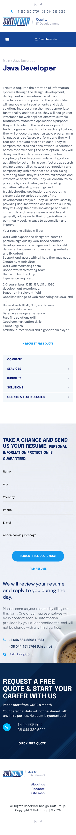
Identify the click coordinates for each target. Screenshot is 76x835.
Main (6, 61)
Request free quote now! (38, 556)
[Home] (38, 21)
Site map (38, 793)
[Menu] (7, 40)
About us (38, 784)
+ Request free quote (38, 343)
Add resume (38, 569)
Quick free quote (32, 743)
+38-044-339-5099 (52, 11)
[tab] (38, 359)
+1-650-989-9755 (27, 11)
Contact (38, 789)
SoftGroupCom (21, 654)
